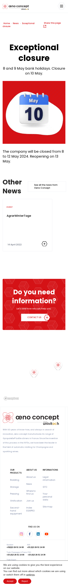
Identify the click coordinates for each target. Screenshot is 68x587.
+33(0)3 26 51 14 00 (15, 547)
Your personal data (47, 496)
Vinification (16, 500)
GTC (45, 486)
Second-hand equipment (16, 510)
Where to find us (31, 492)
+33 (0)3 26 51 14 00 (36, 547)
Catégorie (19, 224)
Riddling (14, 479)
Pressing (14, 493)
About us (31, 476)
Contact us (34, 317)
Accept (10, 581)
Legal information (49, 478)
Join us (30, 500)
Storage (14, 486)
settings (30, 574)
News (16, 23)
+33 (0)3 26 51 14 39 (36, 555)
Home (6, 23)
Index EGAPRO (30, 509)
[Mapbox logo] (11, 398)
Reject (25, 581)
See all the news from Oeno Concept (46, 186)
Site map (47, 506)
